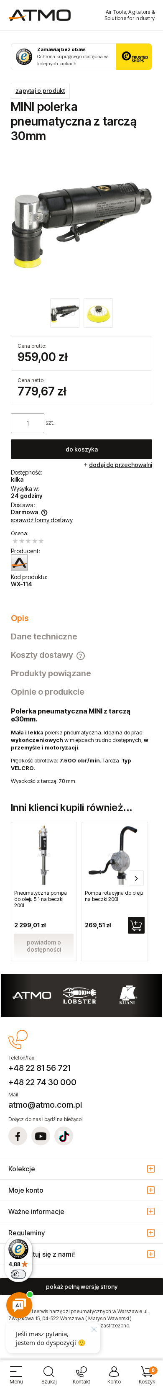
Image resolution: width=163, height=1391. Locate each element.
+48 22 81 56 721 (39, 1068)
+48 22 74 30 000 (42, 1082)
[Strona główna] (39, 15)
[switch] (18, 1274)
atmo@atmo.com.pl (45, 1105)
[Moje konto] (114, 1378)
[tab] (81, 618)
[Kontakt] (81, 1378)
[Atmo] (19, 562)
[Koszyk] (146, 1378)
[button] (16, 1378)
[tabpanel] (81, 746)
